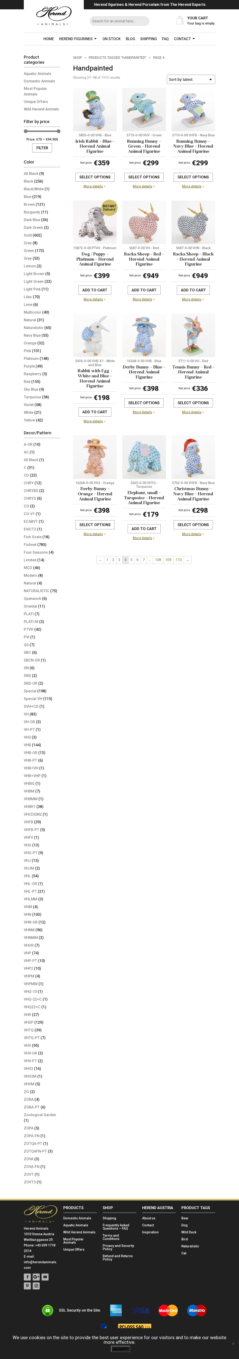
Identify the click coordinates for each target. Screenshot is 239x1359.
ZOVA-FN (31, 1166)
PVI (26, 637)
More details (93, 186)
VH (26, 714)
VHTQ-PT (32, 1038)
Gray (28, 243)
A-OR (28, 444)
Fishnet (30, 544)
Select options (95, 177)
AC (26, 452)
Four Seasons (36, 552)
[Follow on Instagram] (36, 1285)
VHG (27, 845)
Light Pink (32, 289)
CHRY (29, 483)
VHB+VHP (32, 776)
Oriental (30, 606)
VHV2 (28, 1068)
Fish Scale (33, 537)
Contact (182, 39)
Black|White (34, 189)
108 (158, 560)
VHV (27, 1045)
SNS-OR (30, 683)
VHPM (29, 976)
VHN (27, 914)
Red (27, 381)
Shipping (148, 39)
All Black (31, 173)
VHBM (29, 791)
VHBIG (29, 783)
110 (179, 560)
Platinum (31, 358)
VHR (27, 1014)
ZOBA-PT (32, 1107)
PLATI (29, 614)
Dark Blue (32, 220)
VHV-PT (30, 1061)
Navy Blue (32, 335)
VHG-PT (30, 853)
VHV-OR (30, 1053)
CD (26, 475)
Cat (183, 1253)
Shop (77, 58)
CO (26, 506)
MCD (28, 568)
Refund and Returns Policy (118, 1257)
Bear (185, 1218)
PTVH (28, 629)
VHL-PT (30, 891)
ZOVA (28, 1159)
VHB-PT (30, 760)
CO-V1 (29, 514)
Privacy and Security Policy (118, 1247)
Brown (29, 204)
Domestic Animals (39, 81)
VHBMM (31, 799)
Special (30, 691)
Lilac (28, 297)
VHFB (28, 822)
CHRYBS (31, 490)
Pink (27, 351)
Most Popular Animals (73, 1241)
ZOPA (28, 1128)
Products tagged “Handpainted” (117, 58)
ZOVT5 (30, 1182)
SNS (27, 675)
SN (26, 668)
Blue (27, 197)
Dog (184, 1225)
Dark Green (33, 227)
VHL (27, 876)
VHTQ (29, 1030)
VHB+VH (31, 768)
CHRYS (30, 498)
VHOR (29, 945)
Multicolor (32, 312)
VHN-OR (31, 922)
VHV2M (30, 1076)
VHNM (29, 930)
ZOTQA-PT (33, 1143)
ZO (26, 1092)
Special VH (33, 699)
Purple (29, 366)
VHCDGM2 (33, 814)
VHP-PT (30, 961)
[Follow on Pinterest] (27, 1285)
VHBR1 (29, 806)
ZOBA (29, 1099)
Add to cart (94, 290)
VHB (27, 745)
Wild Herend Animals (41, 109)
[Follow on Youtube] (45, 1277)
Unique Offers (36, 101)
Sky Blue (31, 389)
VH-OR (29, 722)
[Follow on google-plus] (36, 1277)
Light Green (34, 281)
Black (28, 181)
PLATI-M (31, 621)
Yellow (29, 420)
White (28, 412)
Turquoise (32, 397)
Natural (30, 320)
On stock (111, 39)
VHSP (28, 1022)
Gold (28, 235)
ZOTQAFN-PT (35, 1151)
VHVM (29, 1084)
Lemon (30, 266)
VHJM (29, 868)
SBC (27, 652)
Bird (184, 1239)
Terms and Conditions (111, 1237)
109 (168, 560)
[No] (233, 1343)
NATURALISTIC (36, 591)
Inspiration (150, 1232)
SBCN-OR (32, 660)
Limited (30, 560)
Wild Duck (188, 1232)
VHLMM (30, 899)
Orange (30, 343)
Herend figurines (76, 39)
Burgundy (32, 212)
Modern (30, 575)
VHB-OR (30, 752)
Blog (130, 39)
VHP (27, 953)
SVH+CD (31, 706)
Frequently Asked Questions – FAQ (116, 1227)
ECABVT (31, 521)
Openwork (32, 598)
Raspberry (32, 374)
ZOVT (29, 1174)
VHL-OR (30, 883)
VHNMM (31, 937)
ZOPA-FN (31, 1136)
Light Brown (34, 274)
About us (148, 1218)
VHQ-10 (30, 991)
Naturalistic (33, 328)
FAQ (165, 39)
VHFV (28, 837)
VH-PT (29, 729)
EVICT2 (30, 529)
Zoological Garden (40, 1115)
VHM (28, 907)
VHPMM (31, 984)
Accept (120, 1349)
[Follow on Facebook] (27, 1277)
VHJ (27, 860)
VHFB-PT (31, 830)
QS (26, 645)
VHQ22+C (32, 1007)
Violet (29, 405)
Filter (42, 148)
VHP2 (28, 968)
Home (48, 39)
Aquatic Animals (37, 73)
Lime (28, 304)
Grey (28, 258)
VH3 (27, 737)
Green (29, 250)
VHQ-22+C (33, 999)
